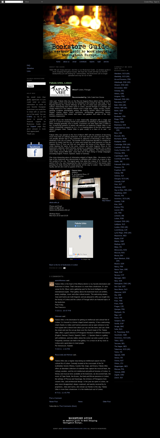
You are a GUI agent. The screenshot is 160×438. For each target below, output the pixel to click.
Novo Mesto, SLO (120, 289)
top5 (99, 62)
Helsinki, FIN (119, 196)
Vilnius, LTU (118, 363)
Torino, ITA (118, 352)
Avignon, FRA (119, 96)
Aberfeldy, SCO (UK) (121, 76)
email (74, 62)
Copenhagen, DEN (121, 156)
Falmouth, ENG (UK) (121, 164)
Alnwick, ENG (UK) (121, 85)
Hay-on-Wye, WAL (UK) (123, 190)
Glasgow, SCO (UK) (121, 179)
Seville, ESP (119, 324)
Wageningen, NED (121, 366)
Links (29, 71)
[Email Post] (64, 268)
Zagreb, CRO (119, 375)
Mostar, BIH (118, 256)
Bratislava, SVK (120, 125)
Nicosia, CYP (119, 275)
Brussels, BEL (119, 136)
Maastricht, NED (120, 236)
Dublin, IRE (118, 161)
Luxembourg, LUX (120, 230)
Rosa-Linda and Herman (63, 355)
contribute (82, 62)
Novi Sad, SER (119, 286)
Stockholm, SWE (120, 335)
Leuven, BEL (119, 210)
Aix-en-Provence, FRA (122, 79)
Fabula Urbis (77, 259)
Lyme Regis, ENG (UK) (122, 233)
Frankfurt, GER (119, 170)
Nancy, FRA (118, 267)
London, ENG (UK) (121, 227)
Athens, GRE (119, 94)
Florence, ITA (119, 167)
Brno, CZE (118, 133)
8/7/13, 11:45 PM (62, 393)
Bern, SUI (118, 113)
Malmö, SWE (119, 241)
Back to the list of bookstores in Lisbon (63, 265)
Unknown (58, 316)
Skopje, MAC (119, 326)
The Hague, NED (120, 346)
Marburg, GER (119, 244)
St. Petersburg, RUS (121, 332)
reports (92, 62)
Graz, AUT (118, 184)
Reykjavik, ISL (119, 312)
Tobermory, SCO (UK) (122, 349)
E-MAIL (29, 117)
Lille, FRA (118, 213)
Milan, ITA (118, 247)
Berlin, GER (118, 111)
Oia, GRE (117, 295)
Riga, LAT (118, 315)
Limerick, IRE (119, 216)
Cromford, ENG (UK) (121, 159)
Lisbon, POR (119, 218)
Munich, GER (119, 264)
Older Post (107, 402)
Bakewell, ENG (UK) (121, 99)
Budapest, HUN (120, 142)
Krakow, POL (119, 207)
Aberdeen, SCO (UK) (122, 74)
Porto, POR (118, 304)
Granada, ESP (119, 181)
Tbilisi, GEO (118, 341)
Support (33, 126)
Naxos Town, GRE (121, 269)
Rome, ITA (118, 318)
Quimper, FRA (119, 309)
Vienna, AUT (119, 361)
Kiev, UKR (118, 204)
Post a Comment (55, 398)
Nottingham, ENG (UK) (122, 284)
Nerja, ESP (118, 272)
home (58, 62)
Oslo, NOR (118, 298)
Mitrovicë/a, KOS (120, 250)
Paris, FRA (118, 301)
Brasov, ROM (119, 122)
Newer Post (53, 402)
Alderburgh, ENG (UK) (122, 82)
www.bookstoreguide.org (75, 428)
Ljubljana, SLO (119, 224)
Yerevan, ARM (119, 372)
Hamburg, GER (119, 187)
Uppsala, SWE (119, 355)
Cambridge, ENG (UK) (122, 144)
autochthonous (60, 280)
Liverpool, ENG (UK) (121, 221)
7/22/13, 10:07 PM (63, 311)
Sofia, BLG (118, 329)
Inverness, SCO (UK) (122, 199)
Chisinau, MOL (119, 153)
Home (80, 402)
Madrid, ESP (119, 238)
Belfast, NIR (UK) (120, 108)
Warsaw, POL (119, 369)
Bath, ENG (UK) (120, 105)
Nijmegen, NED (120, 278)
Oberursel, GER (120, 292)
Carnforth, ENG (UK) (121, 147)
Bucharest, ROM (120, 139)
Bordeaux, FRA (120, 116)
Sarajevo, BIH (119, 321)
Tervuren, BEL (119, 343)
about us (66, 62)
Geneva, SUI (119, 176)
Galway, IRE (118, 173)
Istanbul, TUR (119, 201)
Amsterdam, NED (120, 88)
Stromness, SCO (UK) (122, 338)
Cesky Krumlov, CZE (122, 150)
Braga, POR (118, 119)
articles (106, 62)
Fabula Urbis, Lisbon (60, 83)
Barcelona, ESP (120, 102)
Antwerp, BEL (119, 91)
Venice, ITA (118, 358)
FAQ (28, 65)
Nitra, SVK (118, 281)
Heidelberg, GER (120, 193)
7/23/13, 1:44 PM (62, 349)
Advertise (30, 68)
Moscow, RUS (119, 253)
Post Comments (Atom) (68, 406)
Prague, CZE (119, 306)
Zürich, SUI (118, 378)
